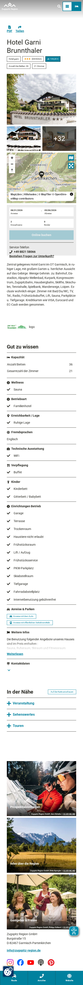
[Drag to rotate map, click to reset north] (12, 170)
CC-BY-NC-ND (69, 814)
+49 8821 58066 (25, 251)
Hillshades (30, 194)
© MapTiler (45, 194)
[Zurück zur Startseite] (10, 6)
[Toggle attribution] (71, 194)
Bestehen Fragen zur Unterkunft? (31, 256)
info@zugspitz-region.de (24, 950)
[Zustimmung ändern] (8, 971)
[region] (41, 178)
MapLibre (16, 194)
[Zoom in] (12, 158)
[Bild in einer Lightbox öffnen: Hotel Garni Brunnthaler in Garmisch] (41, 99)
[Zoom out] (12, 164)
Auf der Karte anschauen (62, 692)
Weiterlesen (15, 654)
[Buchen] (76, 6)
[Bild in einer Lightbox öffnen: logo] (17, 327)
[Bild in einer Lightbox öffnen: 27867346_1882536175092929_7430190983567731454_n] (24, 138)
